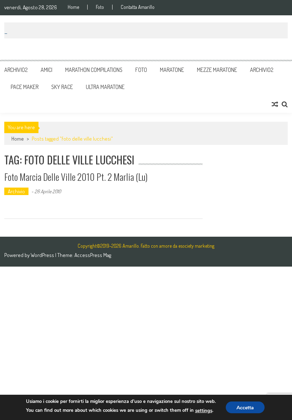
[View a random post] (275, 104)
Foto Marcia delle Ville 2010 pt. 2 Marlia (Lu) (75, 177)
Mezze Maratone (217, 69)
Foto (100, 7)
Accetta (245, 407)
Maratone (172, 69)
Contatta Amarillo (138, 7)
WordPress (43, 255)
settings (203, 411)
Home (73, 7)
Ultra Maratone (105, 86)
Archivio (16, 191)
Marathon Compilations (93, 69)
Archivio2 (16, 69)
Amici (46, 69)
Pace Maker (24, 86)
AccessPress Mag (92, 255)
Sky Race (62, 86)
